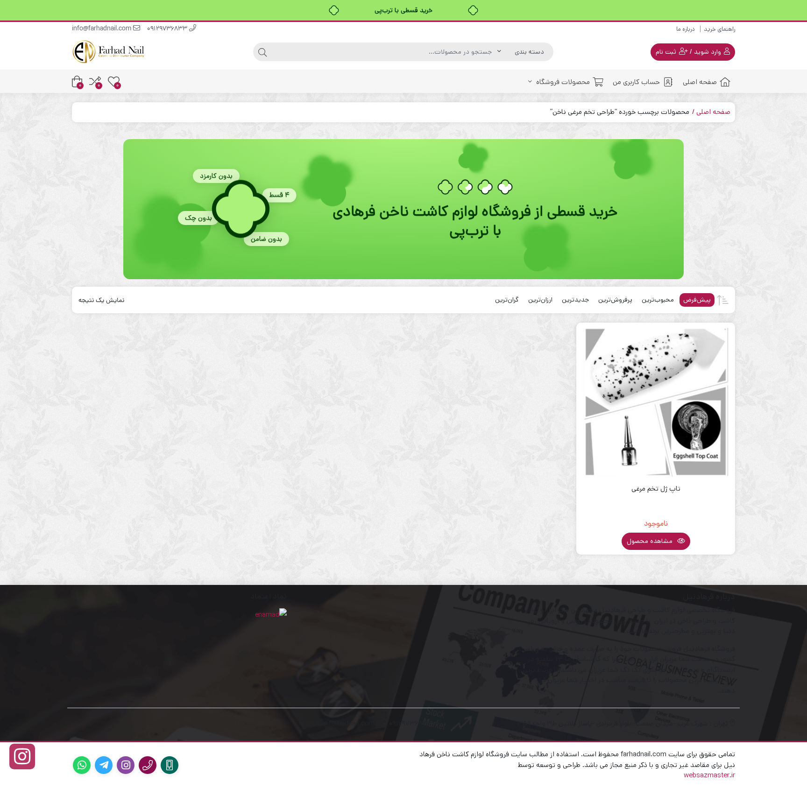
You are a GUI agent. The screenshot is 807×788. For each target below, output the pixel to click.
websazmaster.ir (709, 775)
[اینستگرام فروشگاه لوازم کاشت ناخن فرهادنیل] (22, 756)
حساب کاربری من (636, 82)
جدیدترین (575, 299)
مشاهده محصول (650, 541)
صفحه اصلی (700, 82)
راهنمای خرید (719, 29)
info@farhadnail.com (102, 29)
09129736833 (168, 29)
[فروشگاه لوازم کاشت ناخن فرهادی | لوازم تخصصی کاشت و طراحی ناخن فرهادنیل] (109, 51)
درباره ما (685, 29)
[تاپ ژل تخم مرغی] (655, 402)
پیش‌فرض (697, 299)
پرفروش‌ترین (615, 299)
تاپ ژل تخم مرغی (655, 488)
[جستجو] (262, 51)
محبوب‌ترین (658, 299)
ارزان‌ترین (540, 299)
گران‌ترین (507, 299)
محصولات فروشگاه (562, 82)
